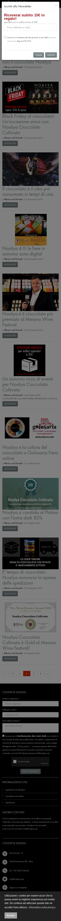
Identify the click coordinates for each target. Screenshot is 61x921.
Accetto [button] (11, 915)
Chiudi (38, 55)
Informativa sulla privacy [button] (42, 907)
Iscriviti (51, 55)
